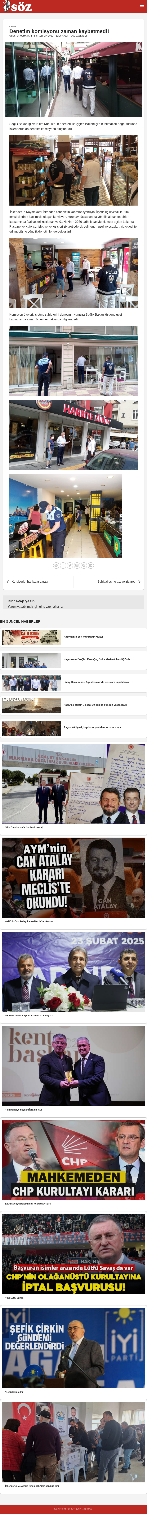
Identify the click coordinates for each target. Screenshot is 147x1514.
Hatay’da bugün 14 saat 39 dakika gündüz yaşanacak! (95, 704)
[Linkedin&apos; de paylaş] (91, 565)
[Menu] (142, 6)
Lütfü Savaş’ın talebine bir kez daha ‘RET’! (28, 1204)
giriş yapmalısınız (51, 606)
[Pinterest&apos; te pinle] (84, 565)
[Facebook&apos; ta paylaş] (63, 565)
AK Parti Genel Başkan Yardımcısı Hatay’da (29, 1015)
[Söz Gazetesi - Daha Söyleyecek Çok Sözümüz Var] (22, 6)
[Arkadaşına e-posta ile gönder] (77, 565)
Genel (13, 26)
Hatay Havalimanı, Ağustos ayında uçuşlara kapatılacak (96, 682)
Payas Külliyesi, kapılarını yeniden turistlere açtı (92, 727)
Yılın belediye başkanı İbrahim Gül (23, 1110)
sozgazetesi (79, 36)
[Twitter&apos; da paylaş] (70, 565)
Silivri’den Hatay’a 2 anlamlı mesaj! (24, 827)
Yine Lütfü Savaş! (14, 1298)
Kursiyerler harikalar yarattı (29, 581)
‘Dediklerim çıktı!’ (14, 1392)
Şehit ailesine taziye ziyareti (116, 581)
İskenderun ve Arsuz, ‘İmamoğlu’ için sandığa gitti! (32, 1486)
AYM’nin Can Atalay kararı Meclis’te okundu (29, 921)
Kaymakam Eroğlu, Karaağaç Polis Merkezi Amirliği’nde (97, 659)
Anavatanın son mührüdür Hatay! (83, 636)
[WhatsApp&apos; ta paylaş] (56, 565)
